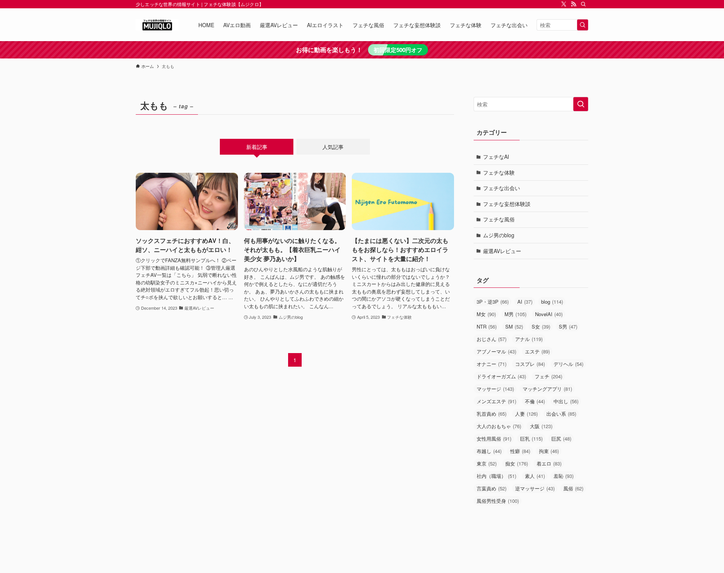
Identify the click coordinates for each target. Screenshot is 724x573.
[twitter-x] (564, 4)
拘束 (549, 451)
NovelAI (549, 314)
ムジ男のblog (498, 235)
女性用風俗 (494, 438)
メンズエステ (496, 401)
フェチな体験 (499, 172)
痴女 (516, 463)
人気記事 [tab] (333, 147)
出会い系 (561, 413)
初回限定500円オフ (398, 50)
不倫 (535, 401)
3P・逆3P (493, 301)
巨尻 (561, 438)
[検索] (583, 4)
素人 (535, 475)
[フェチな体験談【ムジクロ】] (157, 24)
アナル (529, 339)
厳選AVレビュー (502, 251)
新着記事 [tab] (256, 147)
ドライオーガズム (501, 376)
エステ (537, 351)
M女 (486, 314)
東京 (487, 463)
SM (514, 326)
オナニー (491, 363)
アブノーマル (496, 351)
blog (552, 301)
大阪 (541, 426)
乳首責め (491, 413)
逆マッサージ (535, 488)
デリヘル (568, 363)
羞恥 (564, 475)
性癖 (520, 451)
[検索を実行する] (582, 25)
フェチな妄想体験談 (507, 203)
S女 (541, 326)
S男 (568, 326)
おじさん (491, 339)
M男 (515, 314)
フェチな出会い (501, 188)
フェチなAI (496, 156)
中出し (566, 401)
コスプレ (530, 363)
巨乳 (531, 438)
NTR (487, 326)
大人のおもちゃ (499, 426)
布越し (489, 451)
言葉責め (491, 488)
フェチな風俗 (499, 219)
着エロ (549, 463)
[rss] (573, 4)
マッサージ (495, 388)
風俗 (573, 488)
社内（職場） (496, 475)
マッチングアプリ (547, 388)
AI (524, 301)
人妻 (526, 413)
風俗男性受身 (498, 500)
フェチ (548, 376)
